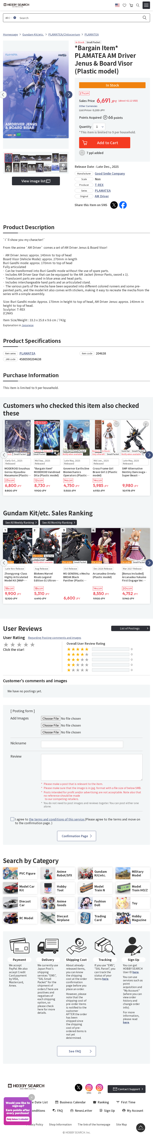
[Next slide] (68, 94)
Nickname (18, 742)
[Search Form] (138, 5)
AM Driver (102, 196)
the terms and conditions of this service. (57, 819)
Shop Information (60, 1124)
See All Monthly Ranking (57, 522)
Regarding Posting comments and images (54, 637)
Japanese (28, 325)
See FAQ (75, 1051)
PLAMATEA (103, 190)
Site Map (121, 1124)
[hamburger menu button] (146, 5)
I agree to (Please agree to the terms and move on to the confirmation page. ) (77, 821)
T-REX (99, 184)
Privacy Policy (34, 1124)
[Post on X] (114, 205)
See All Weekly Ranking (19, 522)
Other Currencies (88, 106)
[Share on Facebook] (123, 205)
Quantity (85, 127)
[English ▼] (117, 4)
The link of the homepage (94, 1124)
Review (15, 756)
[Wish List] (124, 5)
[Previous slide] (4, 455)
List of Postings (130, 628)
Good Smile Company (110, 173)
